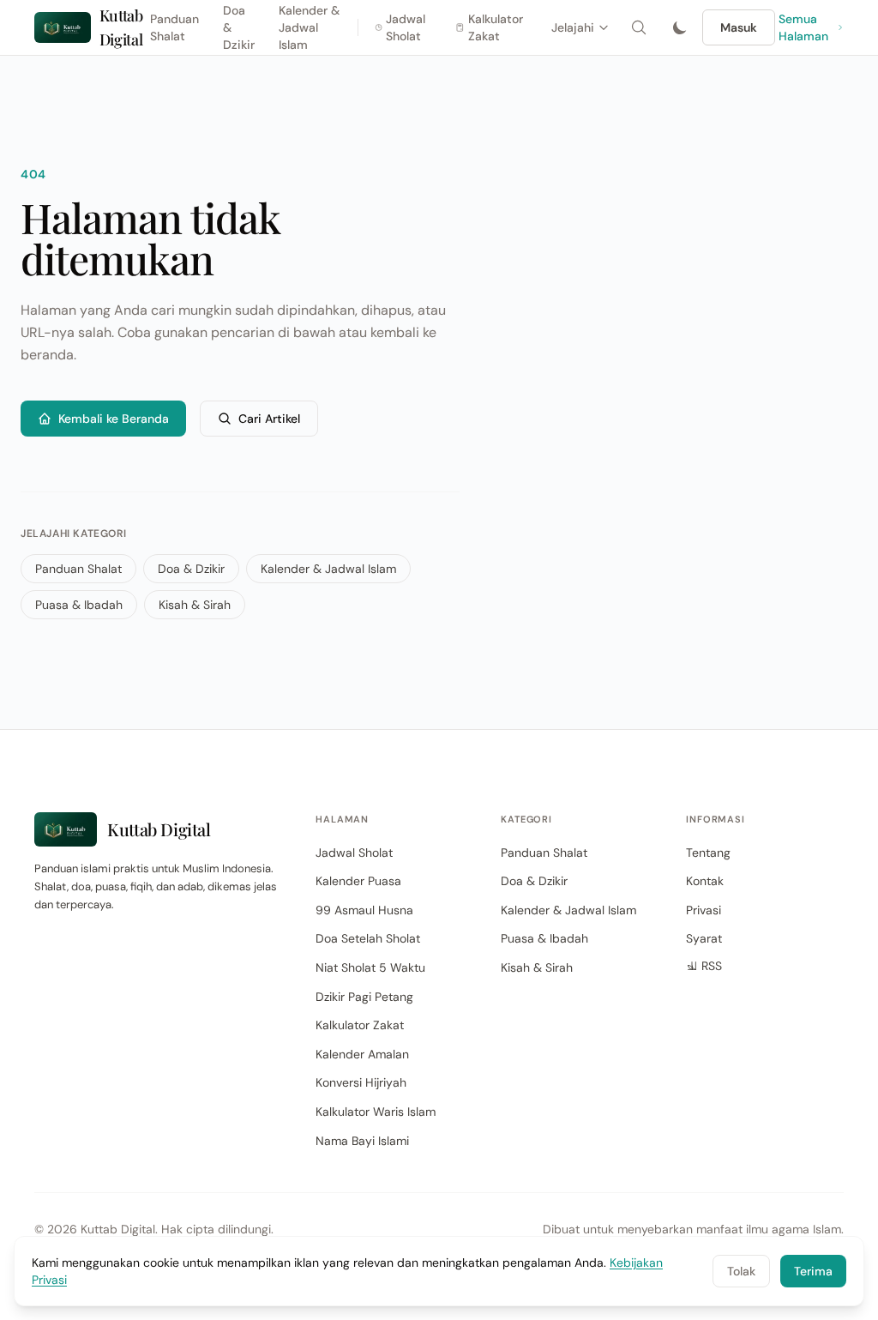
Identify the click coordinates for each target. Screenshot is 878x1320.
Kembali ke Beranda (113, 418)
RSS (711, 965)
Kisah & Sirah (195, 604)
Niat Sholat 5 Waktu (370, 967)
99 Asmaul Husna (364, 910)
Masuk (738, 27)
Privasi (703, 910)
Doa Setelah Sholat (368, 938)
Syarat (704, 938)
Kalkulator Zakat (495, 27)
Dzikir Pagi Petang (364, 996)
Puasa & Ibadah (79, 604)
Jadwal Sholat (405, 27)
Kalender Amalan (362, 1054)
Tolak (741, 1271)
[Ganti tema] (680, 27)
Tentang (708, 852)
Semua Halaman (803, 27)
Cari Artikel (269, 418)
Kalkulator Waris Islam (376, 1111)
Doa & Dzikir (191, 568)
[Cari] (639, 27)
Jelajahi (572, 27)
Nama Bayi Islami (362, 1140)
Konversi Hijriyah (361, 1082)
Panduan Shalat (174, 27)
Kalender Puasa (358, 881)
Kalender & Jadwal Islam (328, 568)
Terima (813, 1271)
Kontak (705, 881)
